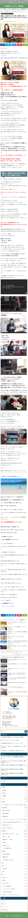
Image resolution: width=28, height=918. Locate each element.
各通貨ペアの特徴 (14, 810)
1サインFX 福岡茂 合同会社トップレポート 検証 (19, 654)
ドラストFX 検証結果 (14, 886)
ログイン (3, 900)
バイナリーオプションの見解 (14, 888)
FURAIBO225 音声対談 (14, 891)
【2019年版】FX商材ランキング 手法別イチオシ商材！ (12, 737)
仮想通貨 (14, 795)
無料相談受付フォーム (8, 603)
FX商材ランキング (14, 845)
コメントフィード (5, 906)
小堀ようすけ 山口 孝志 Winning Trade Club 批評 (12, 769)
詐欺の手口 (14, 868)
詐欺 (13, 865)
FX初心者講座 (13, 807)
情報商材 (13, 851)
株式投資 (14, 790)
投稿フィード (4, 903)
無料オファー (14, 877)
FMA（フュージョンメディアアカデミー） (14, 894)
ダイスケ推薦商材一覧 (14, 848)
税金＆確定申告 (14, 813)
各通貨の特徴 (14, 816)
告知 (13, 862)
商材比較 (14, 842)
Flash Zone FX (14, 883)
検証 (13, 874)
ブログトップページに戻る (8, 606)
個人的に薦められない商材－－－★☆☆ (7, 13)
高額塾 (14, 880)
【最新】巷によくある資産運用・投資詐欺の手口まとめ (12, 750)
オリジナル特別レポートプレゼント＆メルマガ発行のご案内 (13, 805)
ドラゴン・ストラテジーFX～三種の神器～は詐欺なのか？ (13, 756)
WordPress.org (4, 909)
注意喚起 (13, 801)
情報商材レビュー (13, 830)
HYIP (14, 871)
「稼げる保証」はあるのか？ (14, 859)
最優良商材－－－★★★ (14, 839)
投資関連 (13, 787)
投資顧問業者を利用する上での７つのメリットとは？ (12, 743)
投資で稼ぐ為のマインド (14, 825)
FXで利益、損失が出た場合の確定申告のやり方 (13, 822)
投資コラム (14, 793)
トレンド (13, 798)
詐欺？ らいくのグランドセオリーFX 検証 (10, 740)
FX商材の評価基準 (14, 854)
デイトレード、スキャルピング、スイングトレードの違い (14, 820)
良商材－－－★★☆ (14, 836)
